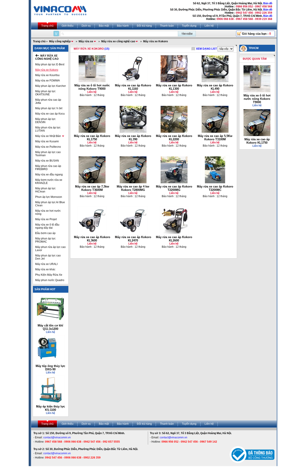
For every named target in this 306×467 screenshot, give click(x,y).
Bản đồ (267, 3)
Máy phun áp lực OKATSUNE (45, 93)
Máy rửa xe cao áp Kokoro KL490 (215, 87)
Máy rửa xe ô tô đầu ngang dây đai (47, 226)
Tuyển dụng (189, 25)
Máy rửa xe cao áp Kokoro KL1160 (133, 87)
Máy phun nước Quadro (49, 280)
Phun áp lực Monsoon (48, 196)
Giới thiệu (67, 25)
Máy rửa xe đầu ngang (49, 174)
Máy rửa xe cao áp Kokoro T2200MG (174, 188)
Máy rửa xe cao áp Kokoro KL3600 (92, 238)
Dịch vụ (86, 25)
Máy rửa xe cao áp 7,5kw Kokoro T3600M (92, 188)
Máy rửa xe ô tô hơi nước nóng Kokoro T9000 (92, 87)
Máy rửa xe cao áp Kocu (50, 113)
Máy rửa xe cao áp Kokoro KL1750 (92, 137)
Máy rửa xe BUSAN (47, 160)
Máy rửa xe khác (45, 269)
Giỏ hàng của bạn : (256, 33)
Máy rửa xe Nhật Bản (48, 136)
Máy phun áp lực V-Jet (48, 108)
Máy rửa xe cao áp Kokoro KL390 (133, 137)
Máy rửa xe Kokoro (46, 69)
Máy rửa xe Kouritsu (47, 75)
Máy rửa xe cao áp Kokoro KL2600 (174, 238)
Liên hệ (209, 25)
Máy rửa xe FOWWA (47, 80)
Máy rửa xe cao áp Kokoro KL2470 (133, 238)
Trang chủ (47, 25)
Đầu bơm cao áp (45, 233)
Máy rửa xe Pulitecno (48, 146)
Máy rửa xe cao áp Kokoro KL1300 (174, 87)
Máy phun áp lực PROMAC (45, 240)
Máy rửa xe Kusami (47, 141)
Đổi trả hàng (144, 25)
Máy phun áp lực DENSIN (45, 120)
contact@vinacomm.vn (57, 437)
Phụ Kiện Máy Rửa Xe (48, 274)
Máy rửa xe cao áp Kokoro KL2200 (174, 137)
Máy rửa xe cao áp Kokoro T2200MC (215, 188)
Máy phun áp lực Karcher (50, 85)
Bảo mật (104, 25)
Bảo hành (123, 25)
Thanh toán (167, 25)
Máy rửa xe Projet (46, 219)
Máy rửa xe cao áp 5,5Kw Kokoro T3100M (215, 137)
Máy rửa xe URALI (46, 264)
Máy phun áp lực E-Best (49, 64)
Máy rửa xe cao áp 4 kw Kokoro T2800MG (133, 188)
